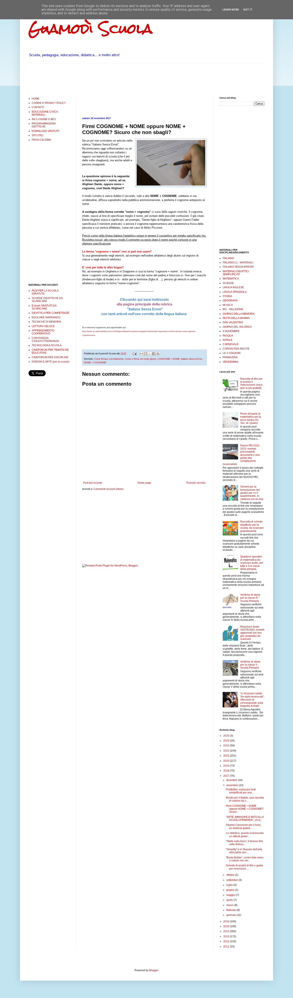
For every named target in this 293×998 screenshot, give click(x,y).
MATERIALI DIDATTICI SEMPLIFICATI (236, 273)
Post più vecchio (195, 482)
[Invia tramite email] (141, 354)
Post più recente (92, 482)
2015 (226, 926)
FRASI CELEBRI (41, 139)
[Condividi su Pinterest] (158, 354)
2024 (226, 740)
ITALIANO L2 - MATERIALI (238, 262)
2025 (226, 735)
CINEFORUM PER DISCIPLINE (50, 357)
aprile (230, 899)
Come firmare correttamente (109, 359)
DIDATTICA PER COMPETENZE (50, 312)
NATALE (227, 339)
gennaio (231, 914)
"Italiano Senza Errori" (144, 309)
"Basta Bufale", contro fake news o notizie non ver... (244, 859)
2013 (226, 936)
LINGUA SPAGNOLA (235, 291)
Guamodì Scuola (91, 29)
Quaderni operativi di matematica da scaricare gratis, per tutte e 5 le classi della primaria (251, 563)
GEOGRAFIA (230, 300)
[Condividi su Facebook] (154, 354)
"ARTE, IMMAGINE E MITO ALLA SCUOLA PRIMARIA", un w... (245, 818)
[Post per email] (134, 353)
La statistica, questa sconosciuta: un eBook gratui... (245, 835)
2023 (226, 745)
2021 (226, 755)
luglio (229, 884)
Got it (247, 9)
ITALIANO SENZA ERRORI (238, 266)
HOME (35, 98)
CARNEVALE (230, 344)
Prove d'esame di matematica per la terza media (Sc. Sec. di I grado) (250, 418)
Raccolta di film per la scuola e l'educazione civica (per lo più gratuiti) (251, 383)
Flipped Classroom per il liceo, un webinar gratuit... (243, 826)
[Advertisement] (107, 79)
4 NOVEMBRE (231, 331)
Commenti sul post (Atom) (109, 489)
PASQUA (228, 335)
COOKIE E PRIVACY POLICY (49, 102)
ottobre (230, 874)
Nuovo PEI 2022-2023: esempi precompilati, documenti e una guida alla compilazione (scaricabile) (241, 454)
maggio (231, 895)
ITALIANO (228, 258)
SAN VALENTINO (233, 322)
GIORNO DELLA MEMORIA (239, 313)
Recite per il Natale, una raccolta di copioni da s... (245, 799)
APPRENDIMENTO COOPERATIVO (43, 332)
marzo (230, 905)
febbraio (231, 910)
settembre (232, 880)
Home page (144, 482)
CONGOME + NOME (168, 359)
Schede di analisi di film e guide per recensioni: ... (244, 867)
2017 (226, 775)
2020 (226, 760)
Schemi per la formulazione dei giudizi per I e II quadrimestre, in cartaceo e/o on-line (251, 493)
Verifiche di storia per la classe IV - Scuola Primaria (250, 597)
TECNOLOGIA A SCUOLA (47, 345)
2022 (226, 750)
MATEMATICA (231, 278)
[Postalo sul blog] (145, 354)
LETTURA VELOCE (43, 326)
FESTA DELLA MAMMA (236, 318)
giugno (230, 889)
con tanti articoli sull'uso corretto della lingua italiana (144, 314)
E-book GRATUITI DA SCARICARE (44, 307)
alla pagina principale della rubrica (144, 304)
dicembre (232, 780)
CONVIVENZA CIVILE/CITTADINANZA (45, 340)
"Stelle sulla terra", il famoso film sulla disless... (244, 843)
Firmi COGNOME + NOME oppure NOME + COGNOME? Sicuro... (245, 809)
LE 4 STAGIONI (231, 353)
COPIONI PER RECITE (236, 348)
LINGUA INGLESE (233, 287)
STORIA (227, 296)
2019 (226, 765)
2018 (226, 770)
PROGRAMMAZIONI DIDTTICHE (44, 125)
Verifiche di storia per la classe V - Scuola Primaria (250, 664)
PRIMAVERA (230, 357)
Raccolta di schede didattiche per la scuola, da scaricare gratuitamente (252, 526)
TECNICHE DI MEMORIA (46, 321)
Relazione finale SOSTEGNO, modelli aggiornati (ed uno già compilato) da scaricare (252, 633)
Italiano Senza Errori (191, 359)
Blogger (153, 970)
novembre (232, 785)
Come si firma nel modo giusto (140, 359)
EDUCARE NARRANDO (46, 317)
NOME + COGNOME (95, 362)
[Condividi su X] (150, 354)
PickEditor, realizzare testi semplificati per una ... (241, 791)
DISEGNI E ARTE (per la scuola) (50, 361)
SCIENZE (228, 283)
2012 (226, 941)
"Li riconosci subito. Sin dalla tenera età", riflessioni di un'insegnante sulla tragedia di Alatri (252, 699)
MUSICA (228, 304)
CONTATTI (38, 107)
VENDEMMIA (230, 361)
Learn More (230, 9)
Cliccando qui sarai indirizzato (144, 299)
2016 (226, 921)
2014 (226, 931)
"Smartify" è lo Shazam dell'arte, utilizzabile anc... (244, 851)
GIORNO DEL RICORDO (237, 326)
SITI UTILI (37, 135)
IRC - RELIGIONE (233, 309)
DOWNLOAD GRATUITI (45, 131)
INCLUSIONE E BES (44, 119)
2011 (226, 946)
